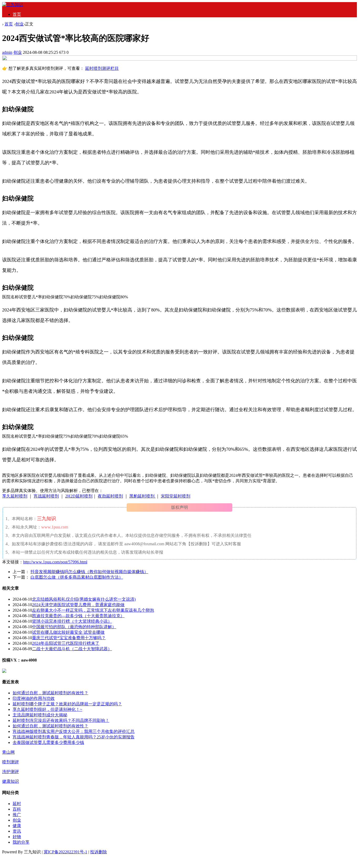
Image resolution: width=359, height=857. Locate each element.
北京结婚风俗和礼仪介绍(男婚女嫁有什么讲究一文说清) (84, 599)
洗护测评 (10, 771)
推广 (17, 814)
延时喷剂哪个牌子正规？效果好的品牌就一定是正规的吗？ (67, 704)
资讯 (17, 831)
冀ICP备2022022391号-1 (65, 852)
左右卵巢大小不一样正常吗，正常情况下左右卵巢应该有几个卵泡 (93, 610)
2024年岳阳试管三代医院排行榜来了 (65, 643)
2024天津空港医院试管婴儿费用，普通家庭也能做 (78, 604)
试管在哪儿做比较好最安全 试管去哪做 (68, 632)
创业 (19, 24)
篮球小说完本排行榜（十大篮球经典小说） (72, 621)
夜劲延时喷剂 (110, 496)
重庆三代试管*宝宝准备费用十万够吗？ (69, 638)
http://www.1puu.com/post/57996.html (55, 562)
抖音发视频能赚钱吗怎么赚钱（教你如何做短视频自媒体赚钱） (89, 571)
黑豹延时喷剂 (142, 496)
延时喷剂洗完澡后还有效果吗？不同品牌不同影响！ (61, 720)
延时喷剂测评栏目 (102, 68)
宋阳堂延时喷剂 (175, 496)
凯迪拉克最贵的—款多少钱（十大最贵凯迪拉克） (78, 615)
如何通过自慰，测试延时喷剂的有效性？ (50, 693)
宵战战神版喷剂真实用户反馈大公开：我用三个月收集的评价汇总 (74, 731)
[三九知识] (12, 4)
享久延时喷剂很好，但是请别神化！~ (47, 709)
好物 (17, 836)
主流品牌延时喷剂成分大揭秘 (40, 715)
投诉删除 (98, 852)
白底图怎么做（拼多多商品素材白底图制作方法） (76, 577)
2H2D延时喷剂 (79, 496)
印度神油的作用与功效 (34, 698)
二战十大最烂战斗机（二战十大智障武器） (72, 649)
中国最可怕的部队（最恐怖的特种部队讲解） (74, 627)
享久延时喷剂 (14, 496)
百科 (17, 809)
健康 (17, 825)
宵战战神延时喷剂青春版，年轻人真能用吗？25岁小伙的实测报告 (74, 737)
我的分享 (21, 842)
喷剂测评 (10, 762)
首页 (17, 14)
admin (7, 52)
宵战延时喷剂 (46, 496)
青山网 (8, 752)
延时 (17, 803)
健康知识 (10, 781)
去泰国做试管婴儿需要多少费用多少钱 (48, 742)
